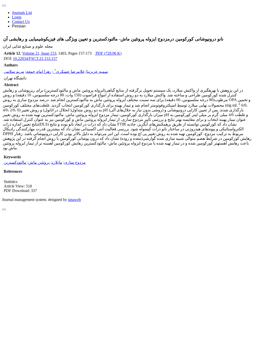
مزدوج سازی (75, 162)
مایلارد (57, 162)
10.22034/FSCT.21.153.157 (35, 58)
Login (16, 17)
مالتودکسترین (15, 162)
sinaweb (74, 199)
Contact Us (21, 21)
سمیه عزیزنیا (97, 71)
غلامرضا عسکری (69, 71)
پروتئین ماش (39, 162)
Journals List (22, 12)
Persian (19, 26)
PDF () (108, 53)
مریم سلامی (14, 71)
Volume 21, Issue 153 (39, 53)
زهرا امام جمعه (38, 71)
